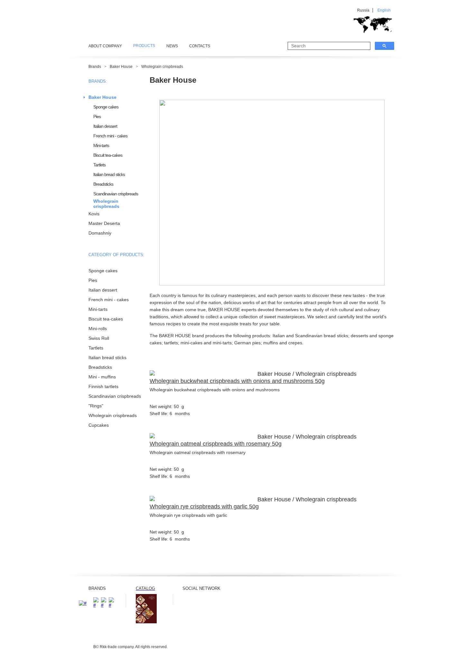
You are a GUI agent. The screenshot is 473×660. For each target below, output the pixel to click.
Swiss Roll (98, 338)
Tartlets (99, 164)
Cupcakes (98, 425)
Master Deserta (104, 223)
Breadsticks (103, 184)
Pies (97, 116)
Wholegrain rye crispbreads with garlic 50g (204, 506)
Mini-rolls (97, 328)
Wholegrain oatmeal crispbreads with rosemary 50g (216, 444)
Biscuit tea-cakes (107, 155)
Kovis (93, 213)
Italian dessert (105, 126)
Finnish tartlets (103, 386)
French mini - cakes (110, 135)
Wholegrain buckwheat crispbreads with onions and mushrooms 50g (237, 381)
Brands (94, 66)
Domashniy (99, 233)
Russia (363, 10)
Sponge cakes (105, 106)
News (172, 46)
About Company (105, 46)
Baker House (121, 66)
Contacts (199, 46)
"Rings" (95, 405)
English (384, 10)
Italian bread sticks (109, 174)
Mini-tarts (101, 145)
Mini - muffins (102, 376)
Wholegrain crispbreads (162, 66)
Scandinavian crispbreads (115, 193)
